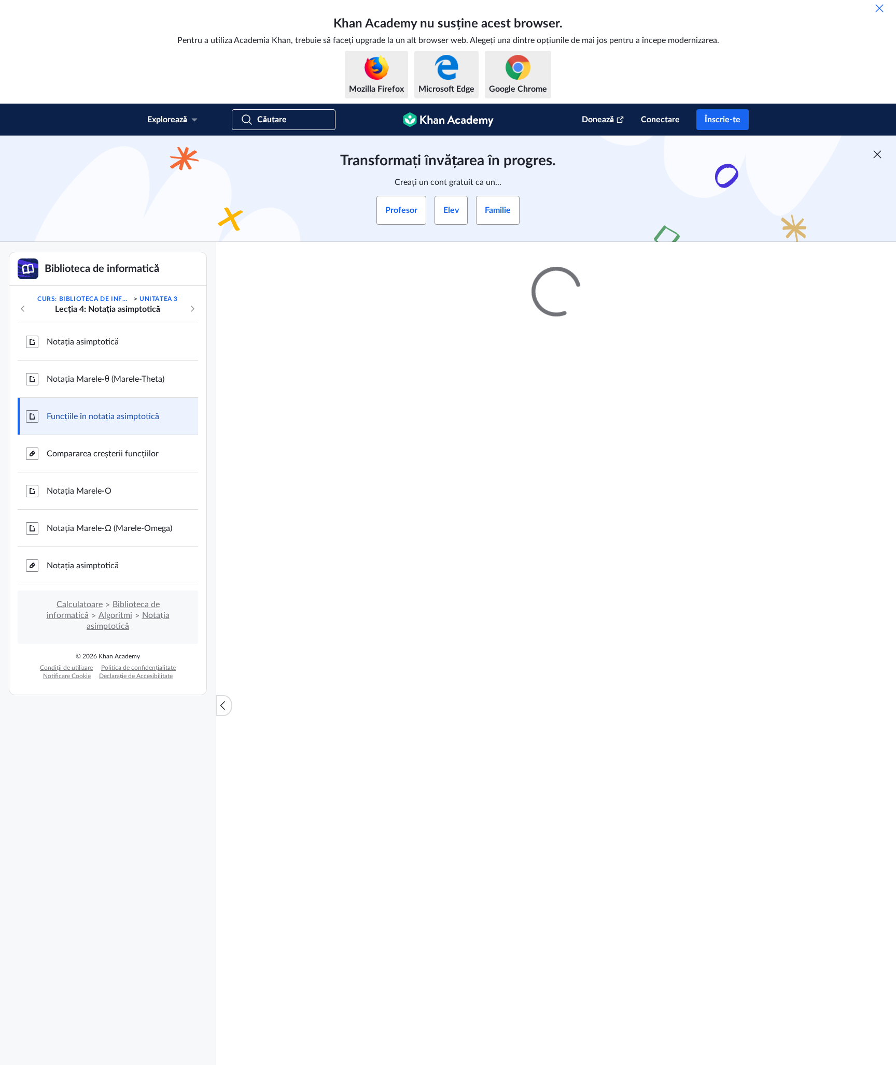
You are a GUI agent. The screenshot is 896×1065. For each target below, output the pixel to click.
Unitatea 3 (158, 299)
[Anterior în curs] (23, 309)
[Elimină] (879, 8)
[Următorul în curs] (192, 309)
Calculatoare (80, 604)
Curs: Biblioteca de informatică (84, 299)
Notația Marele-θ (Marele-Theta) (105, 379)
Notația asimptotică (83, 342)
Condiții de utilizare (66, 668)
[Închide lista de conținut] (224, 705)
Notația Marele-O (79, 491)
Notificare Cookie (67, 676)
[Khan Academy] (448, 119)
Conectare (660, 120)
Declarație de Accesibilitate (136, 676)
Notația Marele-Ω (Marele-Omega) (109, 528)
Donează (598, 120)
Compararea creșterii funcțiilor (103, 454)
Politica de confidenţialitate (138, 668)
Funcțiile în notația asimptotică (103, 416)
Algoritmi (115, 615)
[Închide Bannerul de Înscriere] (877, 154)
